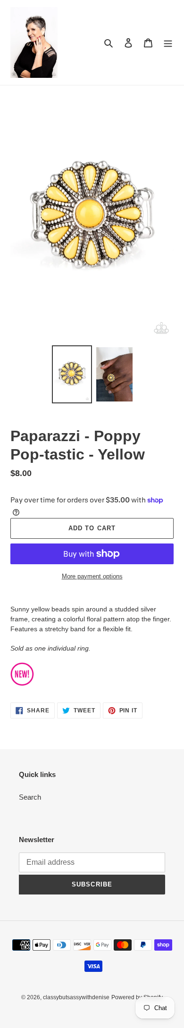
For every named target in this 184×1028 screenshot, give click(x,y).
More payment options (92, 576)
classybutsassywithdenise (76, 997)
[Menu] (168, 43)
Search (30, 797)
